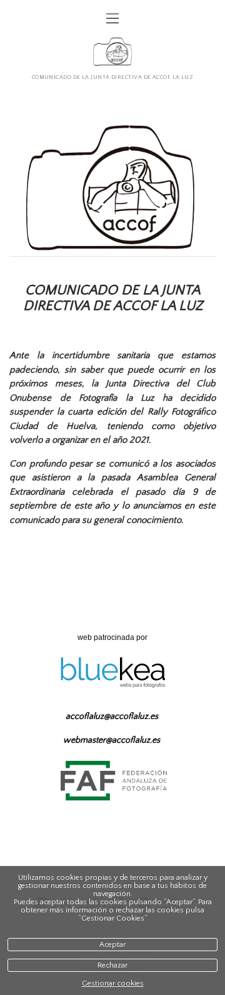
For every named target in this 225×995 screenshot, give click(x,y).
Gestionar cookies (113, 983)
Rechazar (113, 965)
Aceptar (112, 945)
